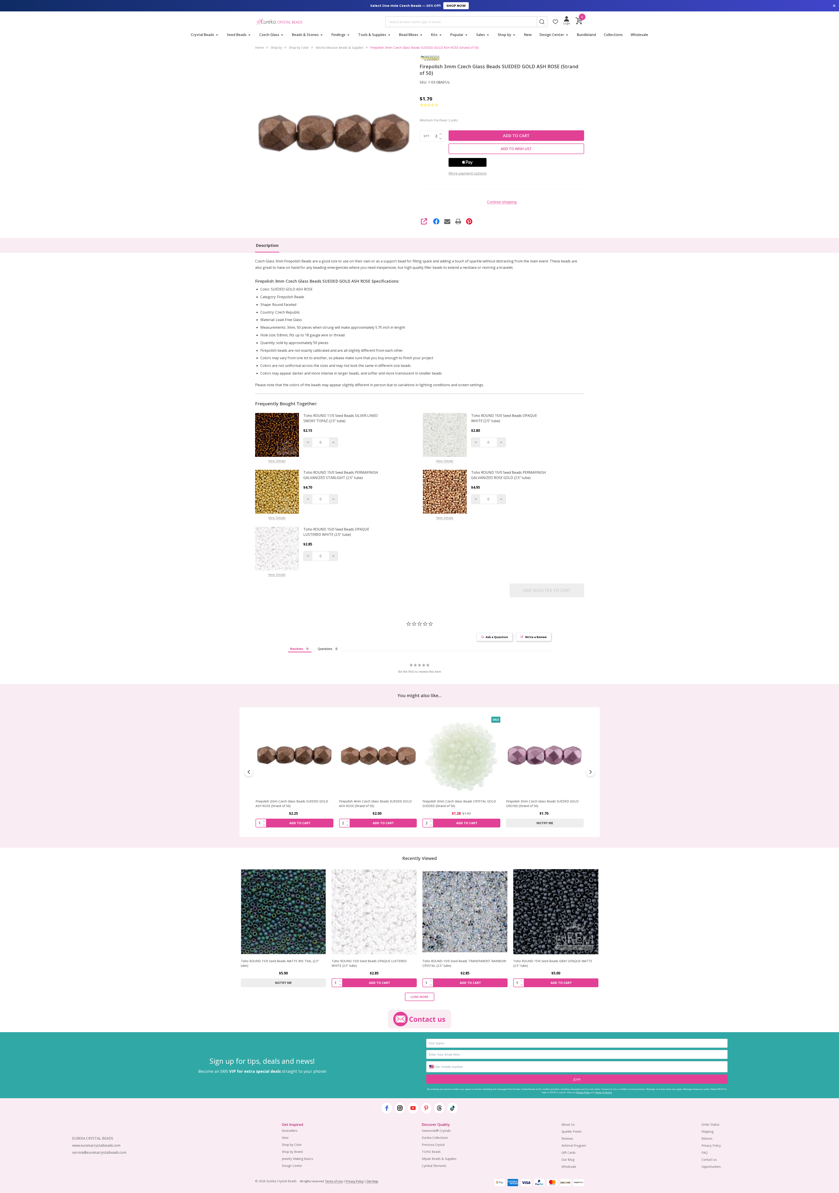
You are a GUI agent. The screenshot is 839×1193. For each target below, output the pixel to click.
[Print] (458, 221)
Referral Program (574, 1145)
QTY (426, 136)
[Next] (590, 772)
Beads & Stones (305, 34)
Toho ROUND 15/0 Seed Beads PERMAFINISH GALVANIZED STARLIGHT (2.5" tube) (340, 475)
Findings (338, 34)
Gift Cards (569, 1152)
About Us (568, 1124)
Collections (613, 34)
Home (259, 47)
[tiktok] (452, 1108)
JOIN (576, 1079)
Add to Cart (516, 135)
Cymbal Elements (434, 1166)
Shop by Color (292, 1145)
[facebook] (386, 1108)
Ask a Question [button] (497, 637)
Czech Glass (269, 34)
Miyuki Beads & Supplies (439, 1159)
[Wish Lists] (555, 21)
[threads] (439, 1108)
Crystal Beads (202, 34)
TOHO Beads (431, 1152)
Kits (434, 34)
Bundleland (586, 34)
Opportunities (711, 1166)
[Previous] (248, 772)
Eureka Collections (435, 1138)
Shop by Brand (292, 1152)
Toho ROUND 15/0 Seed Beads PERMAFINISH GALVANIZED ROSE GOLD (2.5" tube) (508, 475)
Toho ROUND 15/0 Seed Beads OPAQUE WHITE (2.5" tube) (504, 418)
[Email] (447, 221)
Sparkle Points (572, 1131)
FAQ (704, 1152)
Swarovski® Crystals (436, 1130)
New (528, 34)
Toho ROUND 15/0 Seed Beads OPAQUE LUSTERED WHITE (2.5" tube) (336, 532)
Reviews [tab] (296, 649)
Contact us (709, 1159)
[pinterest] (426, 1108)
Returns (706, 1138)
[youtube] (413, 1108)
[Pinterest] (469, 221)
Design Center (552, 34)
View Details (277, 461)
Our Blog (568, 1159)
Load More (420, 997)
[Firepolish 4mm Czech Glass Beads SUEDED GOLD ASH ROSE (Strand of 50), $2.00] (294, 756)
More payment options (468, 173)
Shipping (707, 1131)
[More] (217, 35)
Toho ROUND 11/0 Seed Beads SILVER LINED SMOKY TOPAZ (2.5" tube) (340, 418)
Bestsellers (289, 1130)
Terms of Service (603, 1092)
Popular (456, 34)
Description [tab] (267, 245)
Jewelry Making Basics (297, 1159)
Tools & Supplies (372, 34)
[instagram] (400, 1108)
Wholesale (639, 34)
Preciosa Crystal (433, 1145)
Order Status (710, 1124)
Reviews (567, 1138)
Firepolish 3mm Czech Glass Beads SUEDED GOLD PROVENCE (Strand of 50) (542, 803)
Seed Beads (237, 34)
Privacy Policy (583, 1092)
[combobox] (461, 21)
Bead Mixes (408, 34)
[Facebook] (436, 221)
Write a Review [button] (536, 637)
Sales (480, 34)
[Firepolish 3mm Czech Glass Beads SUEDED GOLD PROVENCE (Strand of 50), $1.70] (545, 756)
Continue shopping (502, 202)
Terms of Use (334, 1181)
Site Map (372, 1181)
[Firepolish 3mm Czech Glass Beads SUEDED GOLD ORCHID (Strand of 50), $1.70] (461, 756)
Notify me (461, 823)
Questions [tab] (325, 649)
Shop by (504, 34)
